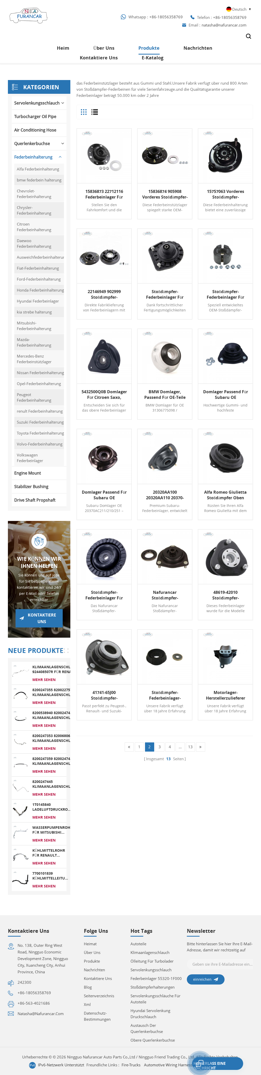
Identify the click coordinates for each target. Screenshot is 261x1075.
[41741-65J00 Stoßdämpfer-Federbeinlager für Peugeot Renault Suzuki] (104, 657)
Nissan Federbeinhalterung (40, 372)
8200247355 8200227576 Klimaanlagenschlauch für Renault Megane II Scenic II (56, 692)
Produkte (149, 48)
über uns (92, 952)
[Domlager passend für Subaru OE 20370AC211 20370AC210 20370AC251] (104, 456)
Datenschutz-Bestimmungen (97, 1016)
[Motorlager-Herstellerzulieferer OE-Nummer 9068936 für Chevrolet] (225, 657)
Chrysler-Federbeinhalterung (34, 210)
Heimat (90, 943)
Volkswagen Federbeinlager (30, 457)
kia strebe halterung (34, 311)
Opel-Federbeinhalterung (39, 383)
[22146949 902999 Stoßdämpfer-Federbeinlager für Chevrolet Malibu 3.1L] (104, 256)
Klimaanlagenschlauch (149, 952)
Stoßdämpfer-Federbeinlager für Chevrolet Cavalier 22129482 (165, 294)
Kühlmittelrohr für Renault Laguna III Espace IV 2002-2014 (48, 853)
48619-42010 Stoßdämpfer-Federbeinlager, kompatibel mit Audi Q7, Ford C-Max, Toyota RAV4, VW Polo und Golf (225, 595)
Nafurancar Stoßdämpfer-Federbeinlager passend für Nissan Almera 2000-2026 (164, 595)
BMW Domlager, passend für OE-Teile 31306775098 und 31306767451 (165, 394)
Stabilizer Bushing (31, 486)
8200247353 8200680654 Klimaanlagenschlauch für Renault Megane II (56, 738)
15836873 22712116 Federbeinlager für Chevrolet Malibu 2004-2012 (104, 194)
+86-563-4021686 (34, 1003)
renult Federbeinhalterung (40, 411)
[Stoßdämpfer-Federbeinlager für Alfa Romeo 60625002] (104, 557)
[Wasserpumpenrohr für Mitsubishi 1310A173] (20, 833)
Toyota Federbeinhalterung (40, 433)
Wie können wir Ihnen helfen (39, 562)
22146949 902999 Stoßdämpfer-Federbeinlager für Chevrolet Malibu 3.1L (104, 294)
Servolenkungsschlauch (37, 103)
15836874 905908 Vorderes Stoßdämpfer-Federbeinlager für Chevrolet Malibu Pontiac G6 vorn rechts (165, 194)
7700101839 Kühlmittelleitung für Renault (51, 876)
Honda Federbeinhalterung (40, 290)
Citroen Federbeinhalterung (34, 226)
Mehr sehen (44, 679)
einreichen (202, 979)
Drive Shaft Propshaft (35, 500)
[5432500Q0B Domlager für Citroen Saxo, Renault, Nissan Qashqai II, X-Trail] (104, 356)
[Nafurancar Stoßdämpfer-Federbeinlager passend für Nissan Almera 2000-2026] (165, 557)
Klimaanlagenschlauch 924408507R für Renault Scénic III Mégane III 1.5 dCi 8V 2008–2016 (56, 669)
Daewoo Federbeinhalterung (34, 243)
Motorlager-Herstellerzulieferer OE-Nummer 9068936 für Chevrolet (225, 695)
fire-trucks (131, 1064)
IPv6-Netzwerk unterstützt (61, 1064)
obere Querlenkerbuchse (152, 1040)
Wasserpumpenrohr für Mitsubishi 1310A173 (52, 830)
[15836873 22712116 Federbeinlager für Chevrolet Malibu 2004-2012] (104, 156)
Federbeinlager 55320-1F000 (156, 978)
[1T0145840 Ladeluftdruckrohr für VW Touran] (20, 810)
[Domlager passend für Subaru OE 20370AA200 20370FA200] (225, 356)
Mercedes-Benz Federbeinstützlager (34, 358)
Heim (63, 48)
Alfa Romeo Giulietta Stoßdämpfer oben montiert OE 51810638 (225, 495)
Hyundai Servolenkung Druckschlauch (150, 1013)
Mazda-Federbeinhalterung (34, 342)
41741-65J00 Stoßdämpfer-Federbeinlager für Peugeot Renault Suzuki (104, 695)
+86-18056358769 (166, 17)
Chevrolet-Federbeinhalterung (34, 193)
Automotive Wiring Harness (168, 1064)
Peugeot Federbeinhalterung (34, 397)
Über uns (103, 48)
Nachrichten (198, 48)
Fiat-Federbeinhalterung (38, 268)
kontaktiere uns (99, 58)
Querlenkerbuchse (32, 143)
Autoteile (138, 943)
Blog (88, 987)
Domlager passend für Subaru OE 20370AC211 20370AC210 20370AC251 (104, 495)
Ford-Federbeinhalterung (39, 279)
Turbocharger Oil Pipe (35, 116)
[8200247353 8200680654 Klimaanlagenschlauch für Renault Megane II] (20, 741)
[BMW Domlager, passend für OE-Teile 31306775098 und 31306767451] (165, 356)
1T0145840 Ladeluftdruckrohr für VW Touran (52, 807)
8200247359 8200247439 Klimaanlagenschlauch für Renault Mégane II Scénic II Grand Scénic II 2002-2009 (56, 761)
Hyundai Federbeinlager (38, 301)
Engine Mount (27, 473)
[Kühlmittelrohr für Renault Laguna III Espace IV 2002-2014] (20, 856)
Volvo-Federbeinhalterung (39, 444)
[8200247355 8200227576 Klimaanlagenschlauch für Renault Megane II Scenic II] (20, 696)
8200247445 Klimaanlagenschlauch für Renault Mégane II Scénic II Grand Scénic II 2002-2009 (56, 784)
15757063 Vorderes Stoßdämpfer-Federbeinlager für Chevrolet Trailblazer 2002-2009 (225, 194)
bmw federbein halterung (39, 179)
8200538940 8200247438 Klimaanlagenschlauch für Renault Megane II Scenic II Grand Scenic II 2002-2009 (56, 715)
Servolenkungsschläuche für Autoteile (155, 998)
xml (87, 1004)
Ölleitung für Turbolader (152, 961)
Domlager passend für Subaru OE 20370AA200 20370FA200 (225, 394)
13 (190, 746)
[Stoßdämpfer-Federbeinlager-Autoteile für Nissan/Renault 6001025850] (165, 657)
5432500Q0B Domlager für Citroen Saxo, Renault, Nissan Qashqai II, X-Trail (104, 394)
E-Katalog (152, 58)
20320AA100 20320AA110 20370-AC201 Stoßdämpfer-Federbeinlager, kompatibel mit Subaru (165, 495)
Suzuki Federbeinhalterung (40, 422)
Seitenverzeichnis (99, 995)
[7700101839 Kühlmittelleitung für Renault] (20, 879)
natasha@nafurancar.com (224, 25)
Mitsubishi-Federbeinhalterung (34, 325)
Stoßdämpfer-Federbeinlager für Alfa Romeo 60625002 (104, 595)
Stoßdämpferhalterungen (152, 987)
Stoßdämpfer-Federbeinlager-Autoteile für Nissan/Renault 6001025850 (165, 695)
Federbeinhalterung (33, 157)
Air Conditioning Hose (35, 130)
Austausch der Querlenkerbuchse (146, 1028)
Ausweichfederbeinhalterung (40, 257)
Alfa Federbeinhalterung (38, 169)
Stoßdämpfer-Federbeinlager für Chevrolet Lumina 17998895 (225, 294)
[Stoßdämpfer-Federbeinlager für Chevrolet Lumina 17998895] (225, 256)
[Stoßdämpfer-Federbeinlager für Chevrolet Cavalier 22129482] (165, 256)
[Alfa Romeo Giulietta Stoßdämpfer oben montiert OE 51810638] (225, 456)
